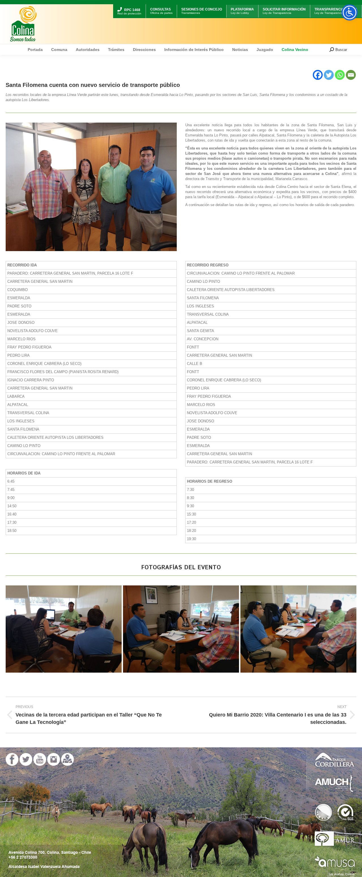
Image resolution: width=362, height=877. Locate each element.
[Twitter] (329, 75)
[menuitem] (129, 5)
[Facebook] (318, 75)
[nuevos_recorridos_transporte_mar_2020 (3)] (181, 629)
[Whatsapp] (340, 75)
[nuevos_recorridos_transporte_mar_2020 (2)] (298, 629)
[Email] (351, 75)
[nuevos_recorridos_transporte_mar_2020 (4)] (64, 629)
